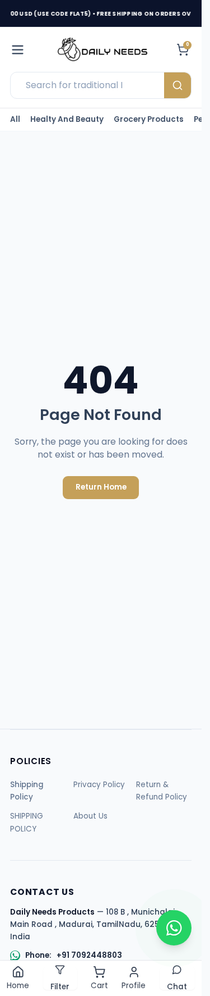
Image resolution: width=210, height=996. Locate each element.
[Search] (177, 85)
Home (18, 985)
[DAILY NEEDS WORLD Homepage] (102, 49)
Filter (59, 985)
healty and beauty (67, 120)
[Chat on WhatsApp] (174, 927)
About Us (90, 816)
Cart (99, 985)
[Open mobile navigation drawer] (17, 49)
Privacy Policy (99, 784)
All (15, 120)
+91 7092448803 (89, 956)
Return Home (101, 487)
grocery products (149, 120)
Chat (177, 985)
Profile (134, 985)
